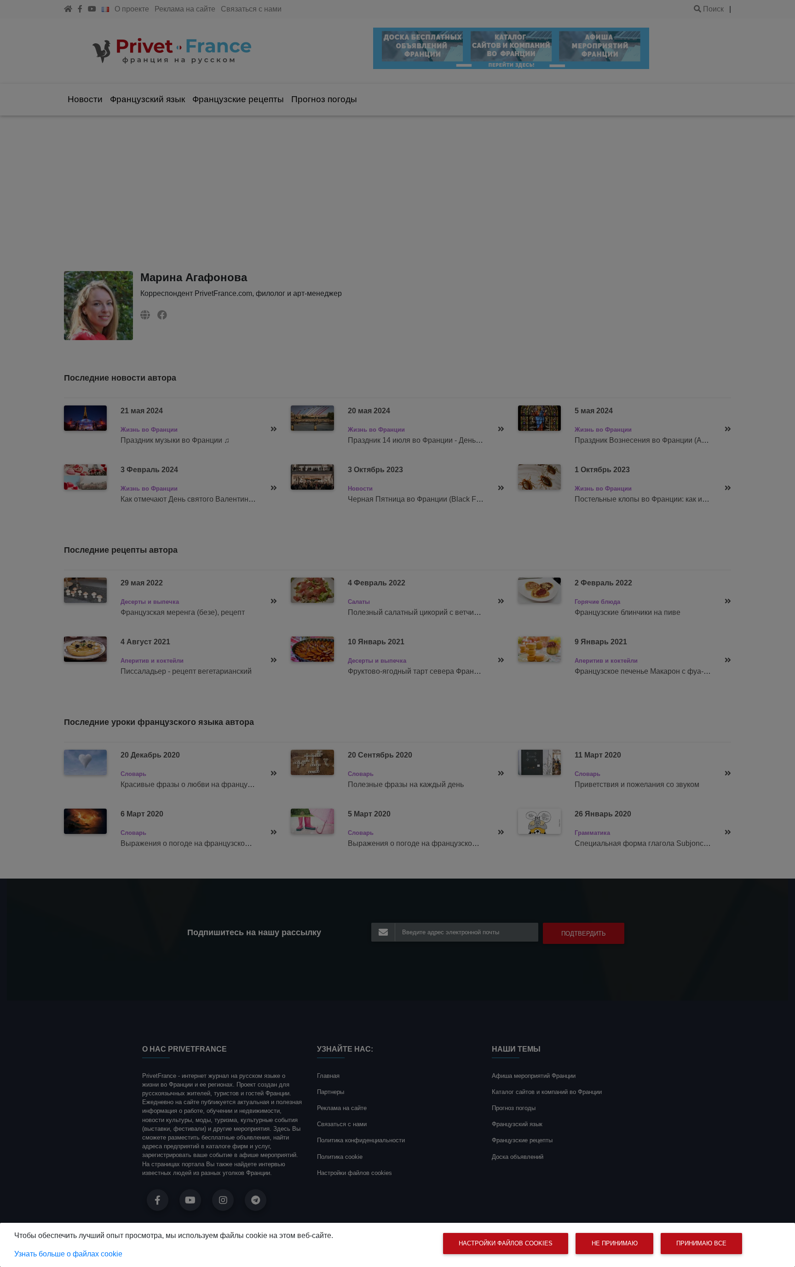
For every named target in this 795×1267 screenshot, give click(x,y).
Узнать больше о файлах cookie (68, 1254)
